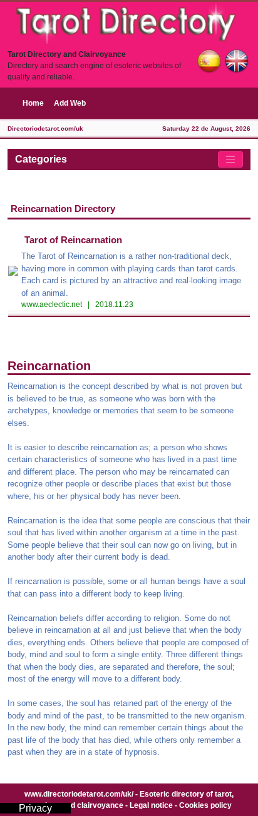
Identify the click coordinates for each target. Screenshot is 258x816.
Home (33, 103)
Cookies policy (205, 805)
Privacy (35, 808)
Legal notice (151, 805)
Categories (41, 159)
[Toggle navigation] (230, 159)
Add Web (70, 103)
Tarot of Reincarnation (73, 239)
